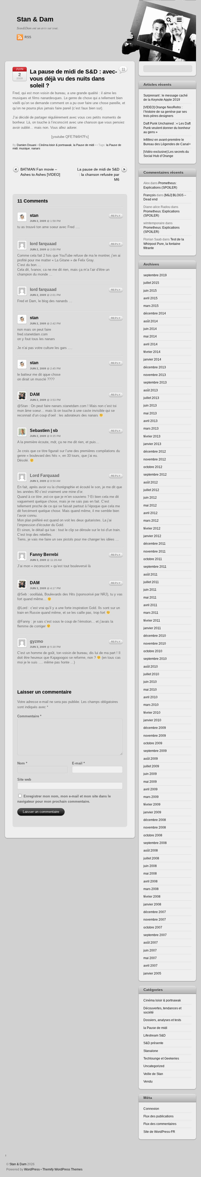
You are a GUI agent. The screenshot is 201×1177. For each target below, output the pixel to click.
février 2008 (151, 896)
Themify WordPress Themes (62, 1169)
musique (24, 148)
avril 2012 (150, 513)
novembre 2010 (154, 643)
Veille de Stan (153, 1073)
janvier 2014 (152, 359)
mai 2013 (150, 413)
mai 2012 (150, 505)
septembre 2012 (155, 474)
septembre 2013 (155, 382)
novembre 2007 (154, 919)
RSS (28, 37)
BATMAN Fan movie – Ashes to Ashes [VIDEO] (40, 171)
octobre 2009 (152, 743)
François (149, 195)
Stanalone (150, 1050)
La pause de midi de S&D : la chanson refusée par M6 (98, 174)
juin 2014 (150, 328)
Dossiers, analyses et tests (162, 1020)
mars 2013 (151, 428)
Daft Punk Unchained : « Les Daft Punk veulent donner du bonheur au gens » (167, 128)
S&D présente (153, 1043)
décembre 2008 (154, 819)
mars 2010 (151, 704)
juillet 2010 (151, 674)
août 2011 (150, 574)
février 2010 (151, 712)
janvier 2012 (152, 536)
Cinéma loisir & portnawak (55, 145)
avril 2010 (150, 697)
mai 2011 (150, 597)
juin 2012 (150, 497)
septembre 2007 (155, 935)
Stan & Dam (17, 1164)
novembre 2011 (154, 551)
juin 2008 (150, 866)
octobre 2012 (152, 467)
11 (123, 69)
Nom (22, 763)
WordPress (32, 1169)
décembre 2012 (154, 451)
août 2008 (150, 850)
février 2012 (151, 528)
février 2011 (151, 620)
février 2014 (151, 351)
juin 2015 (150, 290)
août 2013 (150, 390)
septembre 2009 (155, 750)
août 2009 (150, 758)
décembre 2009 (154, 727)
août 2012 (150, 482)
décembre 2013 (154, 367)
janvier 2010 (152, 720)
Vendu (148, 1081)
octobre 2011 (152, 559)
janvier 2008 (152, 904)
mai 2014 (150, 336)
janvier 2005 (152, 973)
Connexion (151, 1108)
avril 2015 (150, 298)
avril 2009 (150, 789)
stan (34, 215)
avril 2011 (150, 605)
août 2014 (150, 321)
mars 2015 (151, 305)
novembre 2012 (154, 459)
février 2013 (151, 436)
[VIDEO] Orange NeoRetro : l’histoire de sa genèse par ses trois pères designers (165, 111)
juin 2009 (150, 773)
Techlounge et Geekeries (161, 1058)
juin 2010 (150, 681)
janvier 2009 (152, 812)
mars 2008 (151, 889)
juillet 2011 (151, 582)
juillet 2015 (151, 282)
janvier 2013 (152, 444)
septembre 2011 (154, 566)
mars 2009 (151, 796)
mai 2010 (150, 689)
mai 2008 (150, 873)
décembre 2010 (154, 635)
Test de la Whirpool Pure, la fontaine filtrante (163, 244)
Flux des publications (158, 1116)
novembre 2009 (154, 735)
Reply (116, 215)
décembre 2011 (154, 543)
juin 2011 (150, 589)
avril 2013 (150, 421)
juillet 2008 (151, 858)
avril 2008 (150, 881)
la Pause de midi (83, 145)
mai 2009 (150, 781)
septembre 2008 (155, 842)
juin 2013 (150, 405)
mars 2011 (150, 612)
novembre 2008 (154, 827)
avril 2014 (150, 344)
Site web (24, 779)
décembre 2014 (154, 313)
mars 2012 (151, 520)
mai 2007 (150, 958)
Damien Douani (26, 145)
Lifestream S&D (154, 1035)
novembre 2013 (154, 374)
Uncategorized (153, 1066)
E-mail (78, 763)
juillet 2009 (151, 766)
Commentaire (29, 716)
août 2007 (150, 942)
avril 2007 (150, 965)
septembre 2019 (155, 275)
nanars (35, 148)
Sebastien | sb (44, 430)
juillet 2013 (151, 397)
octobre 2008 (152, 835)
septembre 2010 (155, 658)
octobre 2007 (152, 927)
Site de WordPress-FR (159, 1131)
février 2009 (151, 804)
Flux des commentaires (159, 1123)
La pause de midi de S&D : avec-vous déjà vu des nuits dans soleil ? (73, 78)
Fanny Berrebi (44, 554)
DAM (35, 394)
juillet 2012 (151, 490)
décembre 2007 (154, 912)
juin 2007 (150, 950)
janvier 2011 (152, 628)
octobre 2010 (152, 651)
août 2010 (150, 666)
